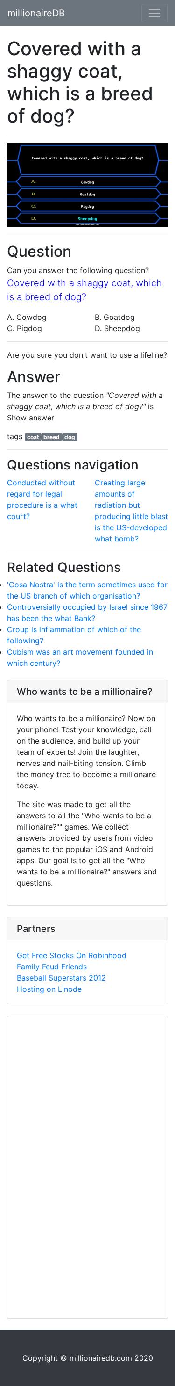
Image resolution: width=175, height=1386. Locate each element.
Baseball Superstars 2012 (61, 977)
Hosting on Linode (49, 989)
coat (33, 436)
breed (51, 436)
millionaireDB (36, 13)
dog (69, 436)
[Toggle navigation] (154, 13)
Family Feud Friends (52, 966)
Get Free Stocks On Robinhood (71, 955)
